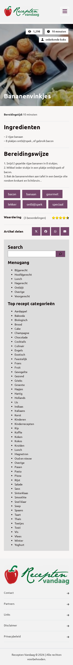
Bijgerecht (21, 270)
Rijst (17, 480)
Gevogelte (21, 372)
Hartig (18, 393)
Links (7, 614)
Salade (19, 484)
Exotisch (20, 354)
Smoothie (20, 497)
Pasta (18, 471)
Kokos (18, 441)
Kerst (18, 415)
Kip (17, 428)
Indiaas (19, 406)
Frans (18, 363)
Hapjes (19, 389)
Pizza (18, 475)
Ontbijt (19, 287)
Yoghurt (19, 544)
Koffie (18, 432)
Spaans (19, 510)
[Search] (60, 254)
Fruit (18, 367)
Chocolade (21, 337)
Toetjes (19, 523)
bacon (12, 194)
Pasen (18, 467)
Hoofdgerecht (23, 274)
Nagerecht (21, 283)
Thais (18, 519)
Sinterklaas (21, 493)
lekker (12, 204)
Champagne (22, 333)
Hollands (20, 397)
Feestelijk (21, 359)
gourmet (52, 194)
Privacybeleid (12, 636)
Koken (18, 436)
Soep (18, 506)
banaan (31, 194)
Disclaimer (10, 625)
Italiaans (20, 410)
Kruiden (19, 445)
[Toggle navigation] (65, 11)
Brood (18, 324)
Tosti (18, 527)
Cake (18, 328)
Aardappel (21, 311)
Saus (17, 488)
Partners (9, 603)
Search (15, 247)
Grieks (18, 380)
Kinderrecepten (24, 423)
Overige (20, 291)
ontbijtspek (34, 204)
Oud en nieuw (23, 458)
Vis (16, 531)
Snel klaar (20, 501)
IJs (16, 402)
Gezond (19, 376)
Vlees (18, 536)
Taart (18, 514)
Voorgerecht (22, 296)
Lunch (18, 278)
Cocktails (20, 341)
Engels (19, 350)
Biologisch (21, 320)
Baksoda (20, 315)
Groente (20, 384)
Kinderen (20, 419)
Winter (19, 540)
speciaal (57, 204)
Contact (9, 592)
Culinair (19, 346)
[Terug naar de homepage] (21, 11)
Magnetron (21, 454)
